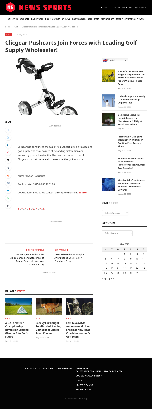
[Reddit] (8, 175)
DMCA (79, 380)
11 (143, 258)
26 (105, 273)
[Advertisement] (55, 132)
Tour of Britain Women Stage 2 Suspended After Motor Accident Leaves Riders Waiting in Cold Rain (131, 78)
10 (137, 258)
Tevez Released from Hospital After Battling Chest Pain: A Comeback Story (69, 257)
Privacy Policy (84, 384)
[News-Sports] (38, 7)
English (111, 60)
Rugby (119, 19)
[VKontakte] (8, 183)
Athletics (13, 19)
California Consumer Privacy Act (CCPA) (99, 371)
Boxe (47, 19)
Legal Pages (139, 7)
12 (105, 263)
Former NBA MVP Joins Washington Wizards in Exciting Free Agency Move (130, 141)
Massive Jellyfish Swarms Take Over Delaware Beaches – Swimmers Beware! (131, 185)
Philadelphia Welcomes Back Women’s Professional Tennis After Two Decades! (131, 163)
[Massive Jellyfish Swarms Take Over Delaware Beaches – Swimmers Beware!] (108, 184)
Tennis (140, 19)
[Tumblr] (8, 168)
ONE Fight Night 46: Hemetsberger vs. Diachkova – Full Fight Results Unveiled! (130, 119)
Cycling (66, 19)
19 (105, 268)
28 (118, 273)
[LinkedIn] (8, 145)
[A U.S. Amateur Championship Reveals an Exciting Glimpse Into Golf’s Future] (18, 306)
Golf (89, 19)
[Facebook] (8, 130)
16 (131, 263)
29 (124, 273)
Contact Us (115, 7)
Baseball (24, 19)
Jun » (111, 278)
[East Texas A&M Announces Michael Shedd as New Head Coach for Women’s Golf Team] (79, 306)
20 (112, 268)
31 (137, 273)
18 (143, 263)
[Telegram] (8, 190)
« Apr (104, 278)
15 (124, 263)
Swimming (130, 19)
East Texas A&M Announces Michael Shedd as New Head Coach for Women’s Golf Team (78, 329)
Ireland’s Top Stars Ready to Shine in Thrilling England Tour (131, 99)
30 (131, 273)
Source (83, 192)
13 (112, 263)
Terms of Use (83, 389)
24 (137, 268)
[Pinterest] (8, 153)
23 (131, 268)
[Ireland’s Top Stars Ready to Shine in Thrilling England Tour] (108, 100)
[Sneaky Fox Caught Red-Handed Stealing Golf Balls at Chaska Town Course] (49, 306)
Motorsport (107, 19)
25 (143, 268)
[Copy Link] (8, 206)
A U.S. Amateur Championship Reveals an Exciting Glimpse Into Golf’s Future (17, 329)
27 (112, 273)
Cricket (56, 19)
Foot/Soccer (79, 19)
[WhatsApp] (8, 198)
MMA (96, 19)
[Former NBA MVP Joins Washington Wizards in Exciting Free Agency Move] (108, 141)
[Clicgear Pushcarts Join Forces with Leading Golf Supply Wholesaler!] (49, 86)
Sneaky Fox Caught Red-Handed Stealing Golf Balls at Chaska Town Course (48, 328)
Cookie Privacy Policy (89, 375)
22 (124, 268)
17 (137, 263)
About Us (104, 7)
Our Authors (127, 7)
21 (118, 268)
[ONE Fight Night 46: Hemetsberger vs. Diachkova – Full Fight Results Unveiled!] (108, 119)
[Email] (8, 160)
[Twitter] (8, 137)
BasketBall (37, 19)
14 (118, 263)
